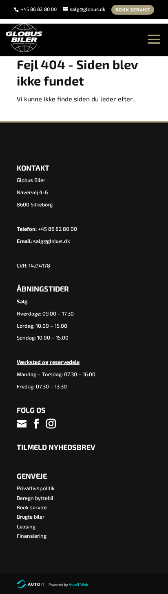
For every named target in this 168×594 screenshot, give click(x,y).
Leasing (26, 526)
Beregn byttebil (35, 498)
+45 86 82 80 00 (39, 9)
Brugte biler (30, 516)
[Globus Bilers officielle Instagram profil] (51, 424)
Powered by (68, 584)
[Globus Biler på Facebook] (36, 424)
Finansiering (31, 536)
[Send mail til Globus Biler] (22, 424)
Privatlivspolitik (36, 488)
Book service (132, 9)
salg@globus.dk (51, 241)
